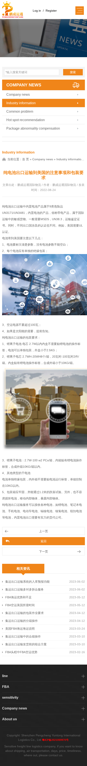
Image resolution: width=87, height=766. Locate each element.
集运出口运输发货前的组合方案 (26, 644)
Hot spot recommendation (25, 120)
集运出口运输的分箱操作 (21, 620)
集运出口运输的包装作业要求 (24, 613)
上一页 (43, 531)
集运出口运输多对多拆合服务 (24, 589)
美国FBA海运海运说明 (20, 628)
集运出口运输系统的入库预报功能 (27, 581)
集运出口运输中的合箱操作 (23, 636)
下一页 (43, 551)
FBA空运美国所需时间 (20, 605)
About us (9, 719)
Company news (23, 85)
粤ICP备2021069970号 (55, 739)
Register (51, 10)
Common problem (19, 111)
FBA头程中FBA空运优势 (21, 652)
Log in (37, 10)
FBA (5, 687)
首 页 (25, 159)
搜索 (73, 72)
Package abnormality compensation (33, 128)
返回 (43, 541)
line (5, 676)
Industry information (21, 103)
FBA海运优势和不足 (18, 597)
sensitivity (10, 697)
